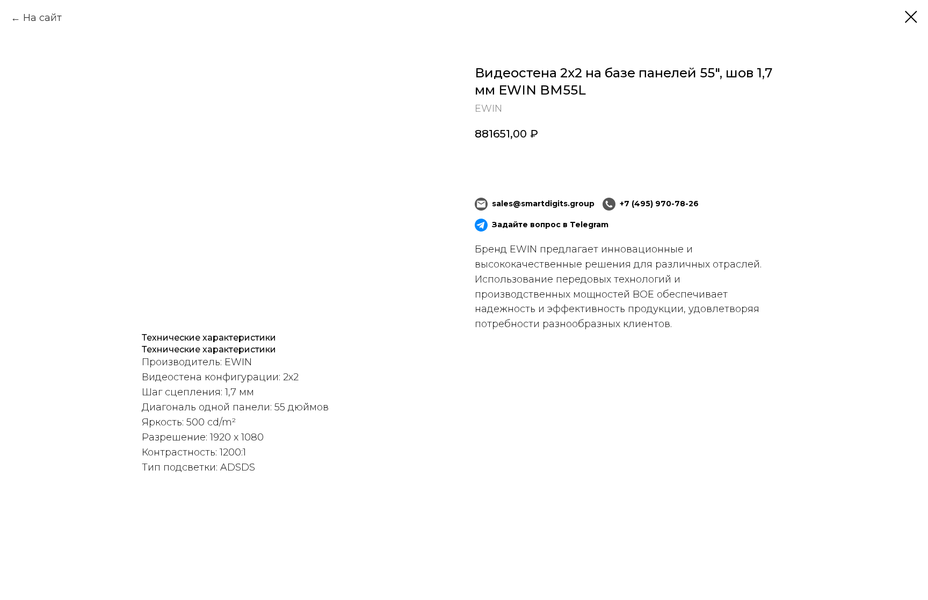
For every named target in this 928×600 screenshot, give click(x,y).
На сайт (42, 18)
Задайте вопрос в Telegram (550, 224)
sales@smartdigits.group (543, 203)
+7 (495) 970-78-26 (659, 203)
